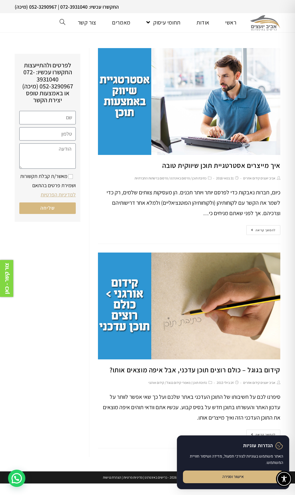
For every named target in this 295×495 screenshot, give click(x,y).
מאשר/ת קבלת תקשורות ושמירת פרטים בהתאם (48, 185)
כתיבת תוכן (199, 178)
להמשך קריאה (265, 230)
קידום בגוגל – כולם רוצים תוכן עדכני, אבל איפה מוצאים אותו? (194, 369)
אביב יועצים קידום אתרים (259, 178)
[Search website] (62, 22)
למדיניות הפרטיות (58, 194)
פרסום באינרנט (180, 178)
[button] (16, 478)
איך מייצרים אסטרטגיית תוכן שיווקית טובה (221, 165)
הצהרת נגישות (112, 477)
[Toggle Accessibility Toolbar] (284, 478)
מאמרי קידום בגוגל (178, 382)
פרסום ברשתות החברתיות (151, 178)
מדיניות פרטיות (133, 477)
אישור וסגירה (233, 477)
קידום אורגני (156, 382)
